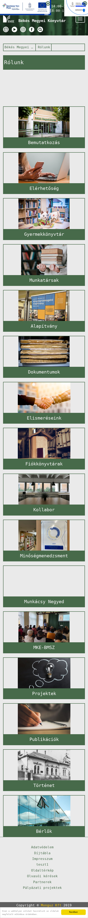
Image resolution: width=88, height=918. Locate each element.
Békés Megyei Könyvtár (19, 47)
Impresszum (42, 859)
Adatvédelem (42, 847)
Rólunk (44, 47)
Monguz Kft (51, 905)
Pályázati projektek (42, 888)
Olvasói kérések (42, 876)
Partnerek (42, 882)
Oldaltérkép (42, 870)
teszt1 (42, 864)
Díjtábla (42, 853)
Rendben (73, 912)
